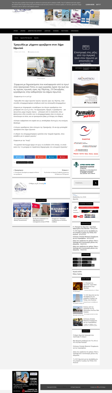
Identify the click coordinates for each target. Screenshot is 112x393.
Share (30, 157)
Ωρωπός (30, 162)
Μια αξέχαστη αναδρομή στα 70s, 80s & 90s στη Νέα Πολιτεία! (85, 341)
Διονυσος (47, 31)
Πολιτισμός (85, 262)
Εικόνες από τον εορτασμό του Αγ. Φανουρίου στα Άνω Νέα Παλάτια (91, 309)
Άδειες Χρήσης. (77, 274)
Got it (98, 4)
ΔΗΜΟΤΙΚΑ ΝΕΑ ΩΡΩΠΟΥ (35, 31)
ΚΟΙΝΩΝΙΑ (56, 31)
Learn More (90, 4)
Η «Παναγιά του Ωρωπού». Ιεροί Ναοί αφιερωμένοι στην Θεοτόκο (84, 227)
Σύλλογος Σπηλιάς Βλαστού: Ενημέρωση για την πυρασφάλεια (85, 237)
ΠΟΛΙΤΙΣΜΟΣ (64, 31)
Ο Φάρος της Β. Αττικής (36, 183)
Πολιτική (75, 265)
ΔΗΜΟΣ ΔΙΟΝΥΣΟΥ (86, 265)
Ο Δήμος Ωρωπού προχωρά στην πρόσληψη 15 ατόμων (83, 336)
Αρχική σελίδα (77, 271)
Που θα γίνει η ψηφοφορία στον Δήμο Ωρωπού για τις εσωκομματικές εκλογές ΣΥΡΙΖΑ (41, 220)
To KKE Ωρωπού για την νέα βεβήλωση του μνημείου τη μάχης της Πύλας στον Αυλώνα (85, 232)
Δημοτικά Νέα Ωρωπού (22, 162)
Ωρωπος (22, 31)
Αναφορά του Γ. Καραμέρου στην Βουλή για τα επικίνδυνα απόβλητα (59, 220)
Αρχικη (16, 31)
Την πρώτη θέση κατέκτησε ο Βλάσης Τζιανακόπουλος (21, 219)
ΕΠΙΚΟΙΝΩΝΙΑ (74, 31)
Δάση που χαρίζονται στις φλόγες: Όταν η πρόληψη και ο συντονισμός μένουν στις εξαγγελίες (85, 242)
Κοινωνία (75, 262)
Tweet (19, 157)
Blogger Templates (85, 387)
